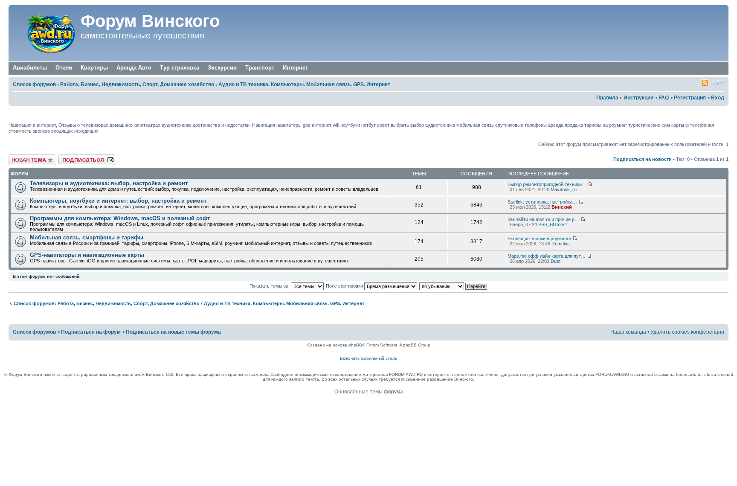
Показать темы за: (270, 285)
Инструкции (638, 98)
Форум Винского (150, 21)
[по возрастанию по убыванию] (453, 285)
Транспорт (259, 67)
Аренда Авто (133, 67)
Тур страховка (179, 67)
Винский (561, 207)
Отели (63, 67)
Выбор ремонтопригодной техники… (547, 184)
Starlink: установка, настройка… (542, 201)
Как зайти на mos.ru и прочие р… (543, 219)
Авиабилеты (30, 67)
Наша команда (628, 332)
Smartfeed (705, 83)
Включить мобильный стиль (368, 358)
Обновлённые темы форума (368, 392)
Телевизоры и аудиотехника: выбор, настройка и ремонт (109, 183)
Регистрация (690, 98)
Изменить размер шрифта (718, 83)
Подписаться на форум (84, 157)
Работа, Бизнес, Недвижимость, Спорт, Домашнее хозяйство (137, 84)
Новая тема (21, 157)
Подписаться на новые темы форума (173, 332)
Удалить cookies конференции (687, 332)
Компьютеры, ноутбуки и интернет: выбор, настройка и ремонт (118, 201)
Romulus (560, 243)
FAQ (664, 98)
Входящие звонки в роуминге (539, 238)
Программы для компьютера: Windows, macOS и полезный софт (120, 218)
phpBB (355, 345)
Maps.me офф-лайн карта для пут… (547, 256)
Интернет (295, 67)
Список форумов (34, 84)
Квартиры (94, 67)
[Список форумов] (46, 33)
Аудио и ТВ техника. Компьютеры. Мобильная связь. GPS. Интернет (304, 84)
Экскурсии (222, 67)
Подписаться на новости (642, 159)
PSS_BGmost (552, 224)
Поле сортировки (345, 285)
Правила (607, 98)
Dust (555, 261)
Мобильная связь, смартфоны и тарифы (86, 237)
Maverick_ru (564, 189)
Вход (717, 98)
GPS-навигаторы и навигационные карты (87, 255)
